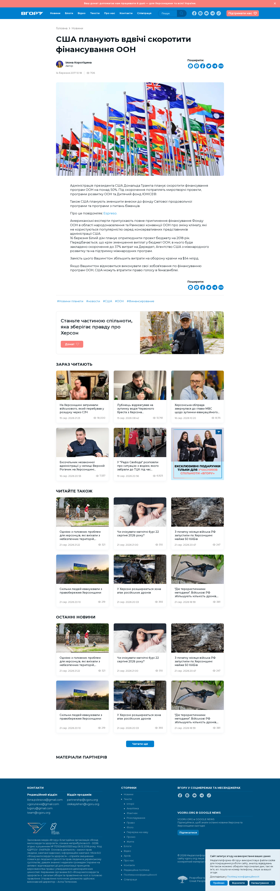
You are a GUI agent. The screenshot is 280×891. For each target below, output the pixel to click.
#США (107, 301)
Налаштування (260, 882)
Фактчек (132, 813)
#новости (93, 301)
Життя (130, 841)
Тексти (95, 13)
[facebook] (194, 13)
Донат (69, 344)
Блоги (69, 13)
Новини (55, 13)
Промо (131, 837)
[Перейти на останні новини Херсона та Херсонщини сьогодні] (32, 13)
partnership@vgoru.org (82, 799)
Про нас (109, 13)
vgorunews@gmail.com (43, 804)
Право (131, 822)
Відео (82, 13)
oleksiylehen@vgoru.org (83, 804)
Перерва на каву (137, 832)
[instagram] (200, 13)
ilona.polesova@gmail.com (45, 799)
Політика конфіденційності (140, 874)
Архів (127, 855)
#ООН (119, 301)
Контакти (126, 13)
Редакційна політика (136, 870)
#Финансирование (140, 301)
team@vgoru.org (38, 812)
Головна (61, 28)
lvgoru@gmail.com (40, 808)
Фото (130, 827)
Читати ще (140, 744)
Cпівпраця (144, 13)
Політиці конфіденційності (243, 876)
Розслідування (136, 817)
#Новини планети (70, 301)
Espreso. (110, 213)
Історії (130, 803)
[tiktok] (218, 13)
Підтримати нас (240, 13)
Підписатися (188, 832)
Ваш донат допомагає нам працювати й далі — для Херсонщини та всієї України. (140, 3)
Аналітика (133, 808)
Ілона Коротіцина (79, 62)
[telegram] (212, 13)
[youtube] (206, 13)
